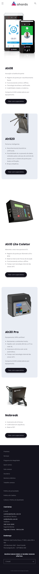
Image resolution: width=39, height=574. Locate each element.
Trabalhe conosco (9, 482)
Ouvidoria (7, 474)
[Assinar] (33, 561)
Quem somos (8, 465)
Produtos (6, 451)
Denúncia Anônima (10, 478)
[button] (2, 3)
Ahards (15, 570)
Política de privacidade (11, 491)
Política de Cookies (10, 495)
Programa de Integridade (12, 460)
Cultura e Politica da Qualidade (14, 500)
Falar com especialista (16, 101)
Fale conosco (8, 469)
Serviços (6, 456)
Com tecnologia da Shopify (22, 570)
